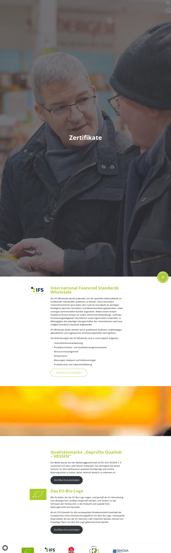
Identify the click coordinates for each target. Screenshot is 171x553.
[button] (5, 548)
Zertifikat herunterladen (69, 372)
